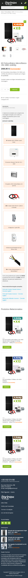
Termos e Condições (6, 509)
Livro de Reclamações (7, 513)
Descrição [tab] (5, 106)
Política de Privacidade (7, 506)
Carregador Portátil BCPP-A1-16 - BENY (17, 545)
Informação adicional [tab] (9, 107)
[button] (25, 21)
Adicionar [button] (6, 387)
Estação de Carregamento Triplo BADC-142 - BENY (17, 531)
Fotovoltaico (8, 12)
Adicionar (14, 89)
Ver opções (7, 347)
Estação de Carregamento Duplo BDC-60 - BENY (15, 538)
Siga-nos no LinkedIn (2, 522)
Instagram (5, 522)
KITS (13, 12)
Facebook (9, 522)
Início (2, 12)
